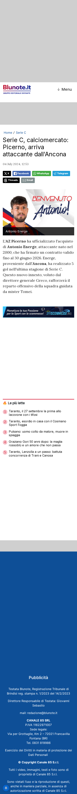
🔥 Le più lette (14, 403)
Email (30, 180)
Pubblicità (38, 677)
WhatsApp (43, 173)
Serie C (21, 132)
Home (8, 132)
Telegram (62, 173)
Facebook (23, 173)
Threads (13, 180)
